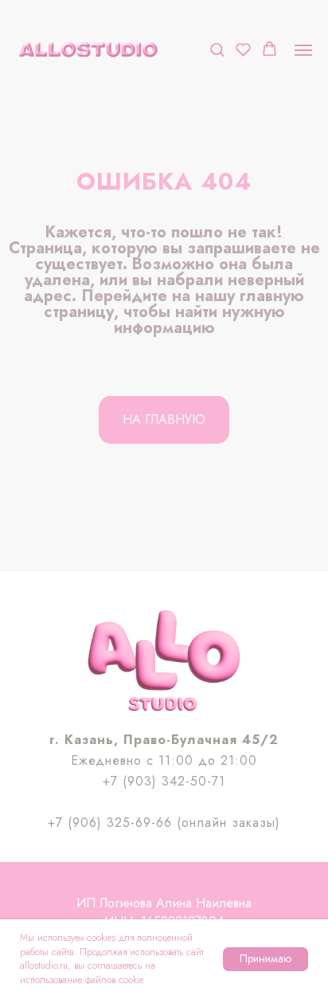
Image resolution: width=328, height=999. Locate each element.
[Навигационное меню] (303, 50)
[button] (217, 49)
